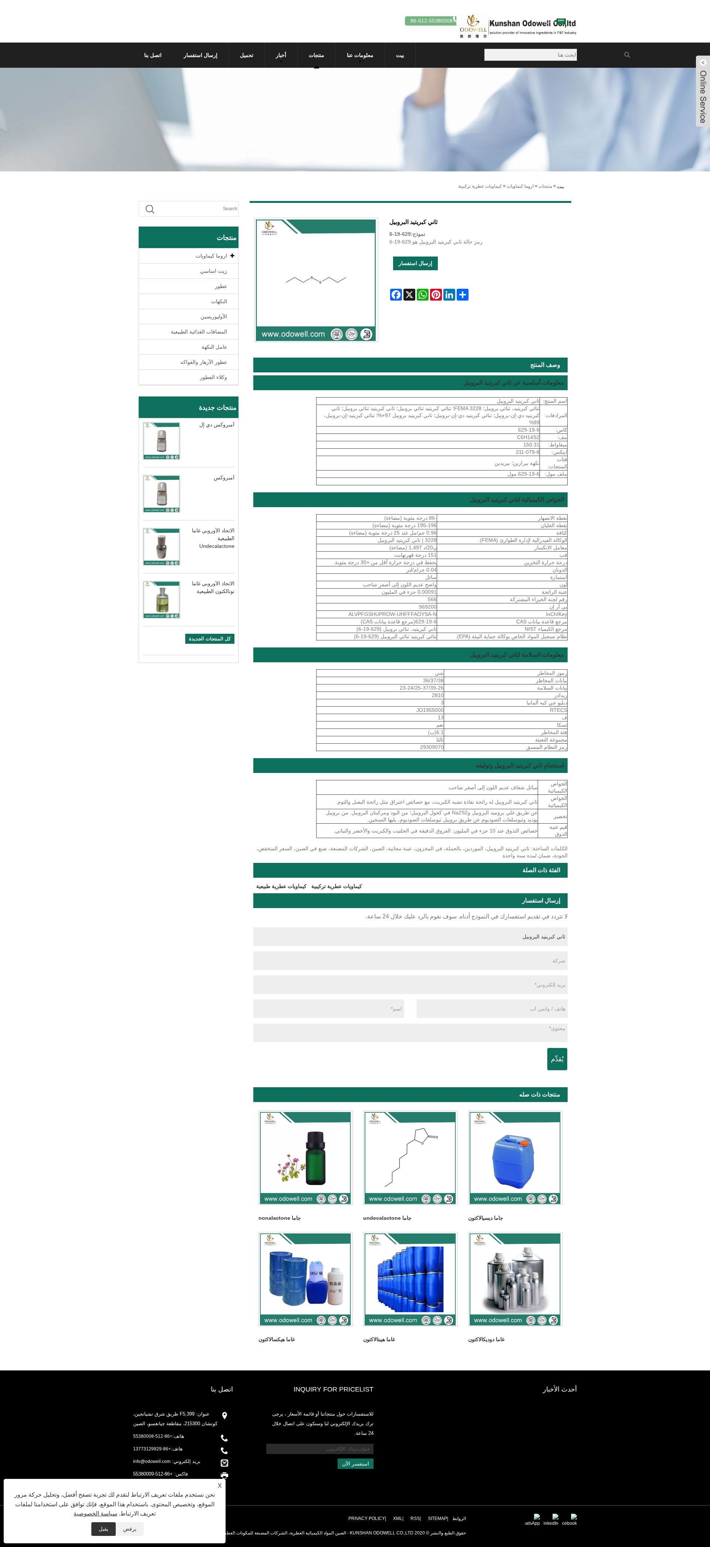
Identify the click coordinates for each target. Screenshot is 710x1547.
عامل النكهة (214, 347)
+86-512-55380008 (152, 1436)
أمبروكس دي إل (216, 425)
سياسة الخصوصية (95, 1513)
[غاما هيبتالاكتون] (410, 1279)
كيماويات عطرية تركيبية (480, 186)
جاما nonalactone (279, 1218)
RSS (415, 1518)
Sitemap (437, 1518)
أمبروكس (224, 477)
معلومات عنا (360, 55)
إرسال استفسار (200, 55)
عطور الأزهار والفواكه (203, 362)
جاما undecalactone (387, 1218)
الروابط (459, 1518)
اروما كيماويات (520, 186)
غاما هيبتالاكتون (379, 1339)
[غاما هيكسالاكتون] (305, 1279)
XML (397, 1518)
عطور (221, 286)
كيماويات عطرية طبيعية (281, 886)
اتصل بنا (153, 55)
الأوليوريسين (213, 316)
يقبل (103, 1529)
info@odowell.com (151, 1461)
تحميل (246, 55)
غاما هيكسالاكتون (276, 1339)
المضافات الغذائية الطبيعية (199, 332)
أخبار (281, 55)
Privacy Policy (366, 1518)
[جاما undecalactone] (410, 1157)
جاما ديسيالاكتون (485, 1218)
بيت (400, 55)
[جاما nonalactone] (305, 1157)
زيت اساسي (213, 271)
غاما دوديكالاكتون (486, 1339)
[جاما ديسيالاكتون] (515, 1157)
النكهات (219, 301)
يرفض (129, 1529)
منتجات (316, 55)
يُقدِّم (557, 1059)
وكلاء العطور (213, 377)
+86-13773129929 (152, 1448)
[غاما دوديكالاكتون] (515, 1279)
